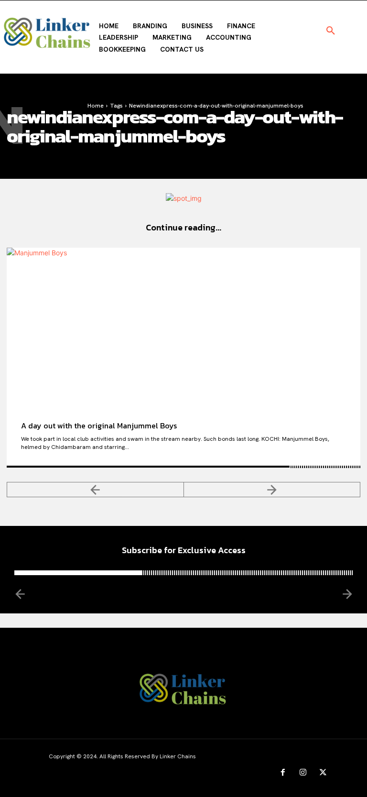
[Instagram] (303, 772)
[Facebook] (283, 772)
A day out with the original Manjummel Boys (99, 425)
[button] (330, 31)
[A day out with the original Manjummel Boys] (183, 327)
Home (95, 105)
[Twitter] (323, 772)
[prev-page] (95, 489)
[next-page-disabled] (272, 489)
